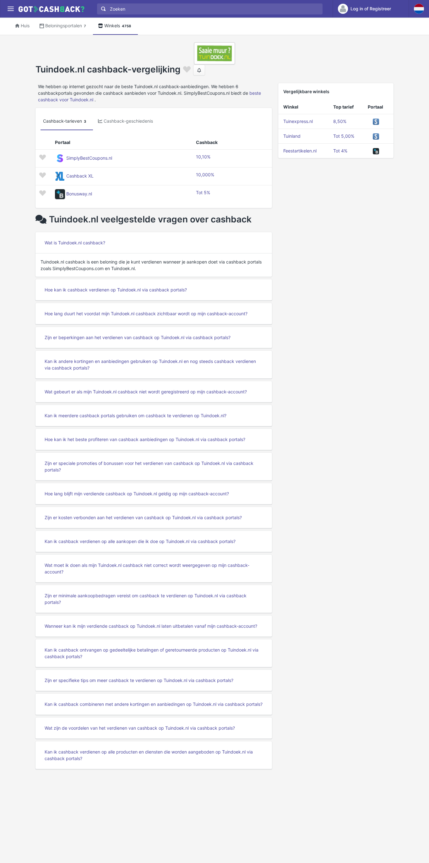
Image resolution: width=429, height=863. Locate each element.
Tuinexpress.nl (298, 121)
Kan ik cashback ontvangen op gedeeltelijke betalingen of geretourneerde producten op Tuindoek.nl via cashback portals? (151, 653)
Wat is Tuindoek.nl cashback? (75, 242)
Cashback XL (80, 175)
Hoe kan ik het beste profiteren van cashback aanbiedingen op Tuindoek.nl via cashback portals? (145, 439)
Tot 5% (203, 192)
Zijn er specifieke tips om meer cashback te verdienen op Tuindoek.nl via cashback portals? (139, 680)
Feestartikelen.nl (300, 150)
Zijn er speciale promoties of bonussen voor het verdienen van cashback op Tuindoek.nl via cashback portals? (149, 466)
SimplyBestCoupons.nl (89, 158)
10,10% (203, 156)
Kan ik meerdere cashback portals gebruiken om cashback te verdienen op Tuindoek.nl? (135, 415)
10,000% (205, 174)
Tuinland (292, 136)
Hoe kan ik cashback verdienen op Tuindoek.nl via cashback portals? (116, 289)
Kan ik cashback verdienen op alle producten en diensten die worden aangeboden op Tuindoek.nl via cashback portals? (149, 755)
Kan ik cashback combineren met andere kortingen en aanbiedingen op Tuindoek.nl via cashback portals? (154, 704)
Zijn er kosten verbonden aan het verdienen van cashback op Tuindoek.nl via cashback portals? (143, 517)
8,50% (339, 121)
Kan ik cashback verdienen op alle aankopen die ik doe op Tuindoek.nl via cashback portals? (140, 541)
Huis (25, 25)
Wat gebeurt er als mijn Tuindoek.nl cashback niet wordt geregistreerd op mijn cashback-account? (146, 391)
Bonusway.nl (79, 193)
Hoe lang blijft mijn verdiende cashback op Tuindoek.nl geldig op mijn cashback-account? (137, 493)
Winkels (117, 25)
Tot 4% (340, 150)
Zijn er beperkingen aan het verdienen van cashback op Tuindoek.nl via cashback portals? (138, 337)
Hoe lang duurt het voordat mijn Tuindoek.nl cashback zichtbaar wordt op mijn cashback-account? (146, 313)
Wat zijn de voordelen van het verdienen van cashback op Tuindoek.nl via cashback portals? (140, 728)
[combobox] (208, 9)
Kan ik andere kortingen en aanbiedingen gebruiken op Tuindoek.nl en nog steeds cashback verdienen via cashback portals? (150, 364)
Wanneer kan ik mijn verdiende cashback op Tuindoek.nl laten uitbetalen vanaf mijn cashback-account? (151, 626)
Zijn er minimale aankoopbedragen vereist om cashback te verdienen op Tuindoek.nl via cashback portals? (146, 599)
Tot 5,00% (343, 136)
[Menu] (10, 8)
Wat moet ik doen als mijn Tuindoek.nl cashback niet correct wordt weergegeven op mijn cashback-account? (147, 568)
